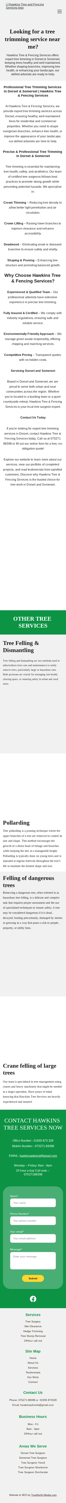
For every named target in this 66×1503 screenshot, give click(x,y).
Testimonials (33, 1372)
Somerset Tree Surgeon (33, 1457)
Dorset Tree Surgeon (33, 1453)
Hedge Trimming (33, 1331)
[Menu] (59, 11)
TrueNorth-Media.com (44, 1495)
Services (33, 1367)
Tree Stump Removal (33, 1335)
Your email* (17, 1231)
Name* (14, 1196)
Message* (16, 1249)
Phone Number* (19, 1213)
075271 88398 (26, 1400)
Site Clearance (33, 1326)
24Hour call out (33, 1340)
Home (33, 1358)
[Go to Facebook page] (33, 1299)
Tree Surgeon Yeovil (33, 1462)
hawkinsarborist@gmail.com (38, 1155)
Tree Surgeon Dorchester (33, 1472)
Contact (33, 1381)
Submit (33, 1278)
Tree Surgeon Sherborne (33, 1467)
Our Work (33, 1377)
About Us (32, 1362)
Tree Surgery (33, 1321)
